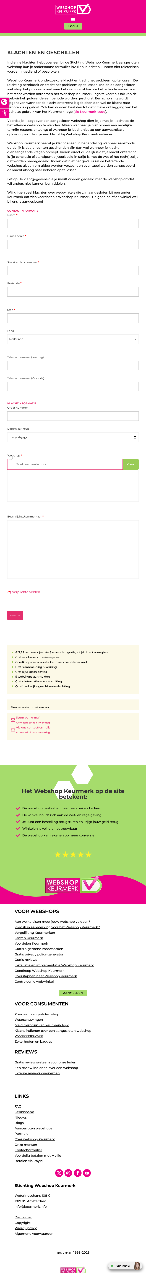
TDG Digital (64, 1252)
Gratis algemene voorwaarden (39, 949)
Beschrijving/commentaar (25, 516)
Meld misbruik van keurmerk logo (42, 1025)
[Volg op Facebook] (78, 1173)
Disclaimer (23, 1217)
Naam (12, 215)
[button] (4, 113)
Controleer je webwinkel (34, 982)
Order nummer (17, 407)
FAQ (18, 1106)
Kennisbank (24, 1112)
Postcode (14, 283)
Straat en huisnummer (23, 262)
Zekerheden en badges (33, 1042)
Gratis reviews (26, 960)
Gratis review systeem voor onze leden (45, 1062)
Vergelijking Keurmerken (35, 933)
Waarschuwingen (29, 1020)
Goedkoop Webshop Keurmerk (39, 971)
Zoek (131, 464)
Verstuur (15, 615)
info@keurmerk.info (31, 1207)
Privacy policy (26, 1228)
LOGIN (73, 26)
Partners (21, 1134)
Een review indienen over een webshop (46, 1068)
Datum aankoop (18, 428)
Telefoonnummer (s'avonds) (25, 378)
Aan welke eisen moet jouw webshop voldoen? (52, 922)
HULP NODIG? (122, 1265)
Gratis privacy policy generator (39, 954)
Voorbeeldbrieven (29, 1036)
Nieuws (21, 1117)
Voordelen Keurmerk (31, 943)
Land (10, 330)
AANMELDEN (73, 993)
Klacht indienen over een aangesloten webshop (53, 1031)
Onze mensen (26, 1145)
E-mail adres (16, 236)
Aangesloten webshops (33, 1128)
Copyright (22, 1223)
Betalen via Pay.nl (29, 1161)
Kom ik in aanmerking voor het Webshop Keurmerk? (57, 927)
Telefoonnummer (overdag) (25, 357)
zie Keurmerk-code (90, 112)
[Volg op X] (59, 1173)
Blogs (19, 1123)
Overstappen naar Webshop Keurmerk (46, 976)
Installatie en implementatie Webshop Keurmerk (54, 965)
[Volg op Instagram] (68, 1173)
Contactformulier (28, 1150)
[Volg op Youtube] (87, 1173)
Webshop (14, 455)
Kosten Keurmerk (29, 938)
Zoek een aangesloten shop (37, 1014)
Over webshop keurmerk (35, 1139)
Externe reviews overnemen (37, 1073)
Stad (11, 309)
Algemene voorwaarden (34, 1234)
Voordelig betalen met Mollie (38, 1156)
